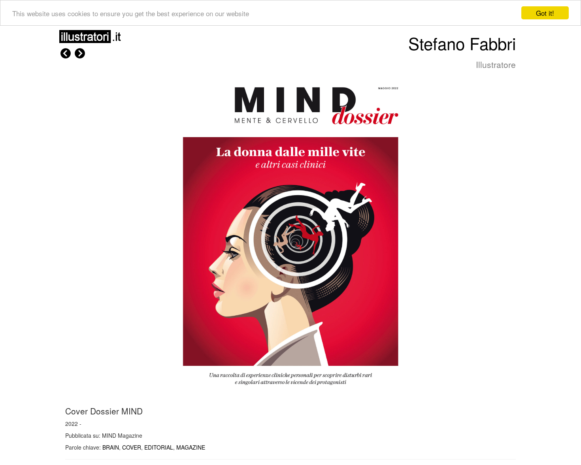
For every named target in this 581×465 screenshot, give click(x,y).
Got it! (545, 13)
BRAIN (110, 447)
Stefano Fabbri (462, 43)
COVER (131, 447)
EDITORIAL (158, 447)
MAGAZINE (190, 447)
